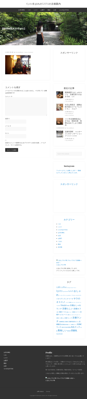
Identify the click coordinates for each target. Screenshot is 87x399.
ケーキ (71, 299)
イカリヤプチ (78, 295)
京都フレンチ (68, 318)
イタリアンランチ (62, 299)
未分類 (60, 247)
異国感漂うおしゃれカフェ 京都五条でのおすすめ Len (73, 94)
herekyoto (69, 287)
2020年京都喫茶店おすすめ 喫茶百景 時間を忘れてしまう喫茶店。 (73, 122)
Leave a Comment (28, 52)
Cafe (59, 224)
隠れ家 (69, 331)
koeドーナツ (73, 287)
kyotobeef (65, 291)
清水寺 (63, 327)
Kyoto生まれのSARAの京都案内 (43, 3)
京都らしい (67, 308)
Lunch (60, 227)
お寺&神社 (61, 233)
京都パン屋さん (60, 318)
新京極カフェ (68, 324)
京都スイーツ (76, 312)
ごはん (60, 241)
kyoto (59, 291)
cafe (58, 287)
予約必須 (63, 305)
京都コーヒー (69, 312)
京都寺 (66, 321)
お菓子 (60, 238)
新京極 (63, 324)
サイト (7, 133)
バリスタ (77, 302)
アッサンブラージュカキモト (65, 295)
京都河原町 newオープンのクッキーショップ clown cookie (73, 134)
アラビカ (73, 295)
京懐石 (68, 305)
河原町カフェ (73, 324)
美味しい (62, 330)
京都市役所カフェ (73, 321)
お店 (59, 235)
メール (8, 126)
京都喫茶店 (61, 321)
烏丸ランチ (75, 327)
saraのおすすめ (63, 230)
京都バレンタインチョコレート (73, 314)
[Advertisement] (67, 66)
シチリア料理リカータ (70, 302)
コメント (8, 96)
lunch (70, 291)
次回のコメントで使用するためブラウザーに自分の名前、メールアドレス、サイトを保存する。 (25, 144)
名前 (7, 119)
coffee (64, 287)
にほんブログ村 (61, 265)
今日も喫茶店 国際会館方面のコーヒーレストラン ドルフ (73, 107)
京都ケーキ (62, 312)
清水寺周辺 (68, 327)
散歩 (59, 244)
